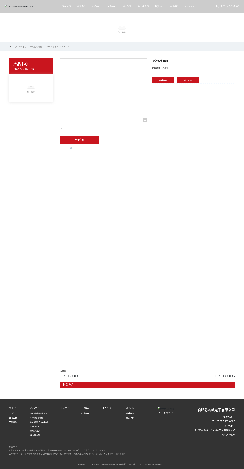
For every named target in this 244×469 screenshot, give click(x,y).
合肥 (140, 464)
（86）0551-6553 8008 (222, 421)
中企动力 (133, 464)
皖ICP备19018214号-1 (153, 464)
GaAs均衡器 (50, 46)
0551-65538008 (230, 6)
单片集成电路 (36, 46)
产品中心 (23, 46)
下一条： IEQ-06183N (225, 376)
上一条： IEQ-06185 (69, 376)
